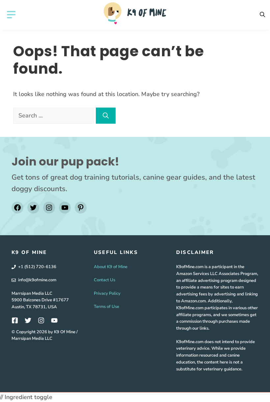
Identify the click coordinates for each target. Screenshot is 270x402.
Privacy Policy (107, 293)
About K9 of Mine (110, 267)
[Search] (106, 116)
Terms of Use (106, 307)
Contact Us (104, 280)
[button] (262, 15)
